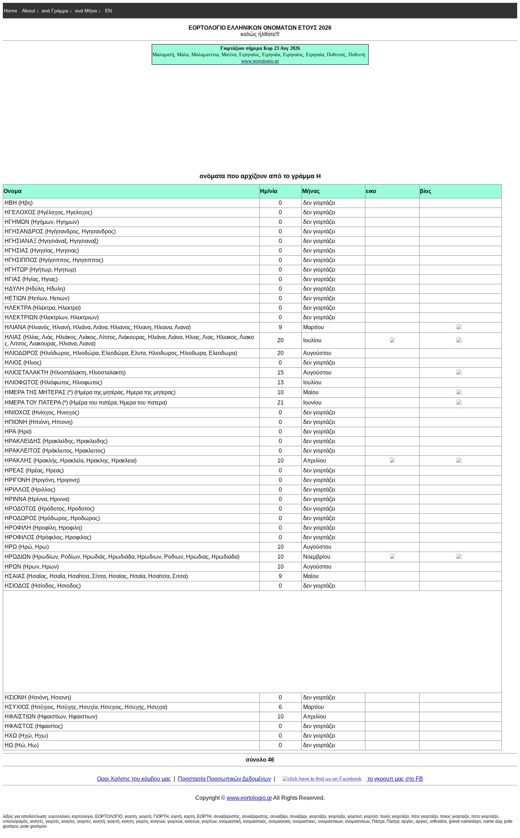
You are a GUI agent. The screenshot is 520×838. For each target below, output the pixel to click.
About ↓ (30, 10)
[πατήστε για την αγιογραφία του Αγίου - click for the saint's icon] (392, 340)
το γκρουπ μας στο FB (394, 779)
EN (108, 10)
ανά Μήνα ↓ (88, 10)
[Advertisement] (260, 118)
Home (10, 10)
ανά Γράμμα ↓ (57, 10)
